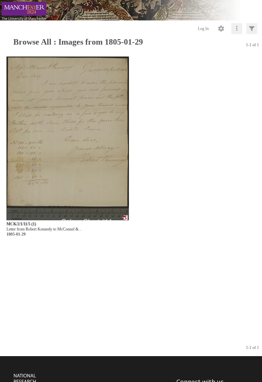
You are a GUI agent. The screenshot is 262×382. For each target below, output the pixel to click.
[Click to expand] (251, 28)
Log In (203, 28)
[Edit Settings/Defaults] (221, 28)
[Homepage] (131, 10)
